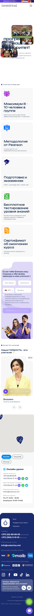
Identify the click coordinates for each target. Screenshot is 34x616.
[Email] (29, 588)
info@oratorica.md (11, 545)
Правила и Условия (17, 597)
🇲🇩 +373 (7, 290)
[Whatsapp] (22, 478)
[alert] (17, 1)
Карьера (16, 526)
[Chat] (29, 610)
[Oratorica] (9, 5)
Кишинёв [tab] (17, 457)
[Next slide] (20, 407)
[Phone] (24, 588)
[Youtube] (15, 574)
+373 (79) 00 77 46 (10, 478)
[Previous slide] (14, 407)
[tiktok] (21, 574)
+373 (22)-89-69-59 (10, 534)
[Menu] (30, 5)
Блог (15, 519)
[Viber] (19, 478)
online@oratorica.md (11, 492)
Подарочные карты (20, 523)
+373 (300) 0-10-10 (10, 537)
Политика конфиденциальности (17, 600)
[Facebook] (9, 574)
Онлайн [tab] (6, 457)
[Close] (32, 1)
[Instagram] (3, 574)
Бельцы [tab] (6, 462)
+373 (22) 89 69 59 (9, 476)
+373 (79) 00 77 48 (10, 485)
